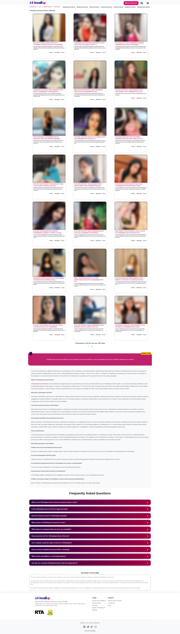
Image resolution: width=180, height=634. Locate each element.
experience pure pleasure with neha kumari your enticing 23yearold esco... (48, 279)
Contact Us (111, 603)
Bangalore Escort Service (69, 7)
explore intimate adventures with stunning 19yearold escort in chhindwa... (48, 43)
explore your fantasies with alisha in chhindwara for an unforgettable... (128, 184)
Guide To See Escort (98, 607)
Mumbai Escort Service (82, 7)
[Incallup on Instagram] (95, 626)
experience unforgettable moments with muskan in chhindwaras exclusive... (130, 326)
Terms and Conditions (99, 600)
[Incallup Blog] (92, 626)
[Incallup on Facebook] (84, 626)
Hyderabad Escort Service (143, 7)
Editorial (94, 610)
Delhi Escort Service (94, 7)
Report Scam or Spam (115, 600)
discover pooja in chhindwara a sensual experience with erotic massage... (129, 43)
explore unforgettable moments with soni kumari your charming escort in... (129, 90)
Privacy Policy (96, 603)
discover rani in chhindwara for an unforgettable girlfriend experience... (47, 137)
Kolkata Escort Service (130, 7)
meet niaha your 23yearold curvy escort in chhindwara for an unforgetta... (130, 232)
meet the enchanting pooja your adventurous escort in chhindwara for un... (88, 279)
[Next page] (92, 346)
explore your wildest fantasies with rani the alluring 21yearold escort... (48, 184)
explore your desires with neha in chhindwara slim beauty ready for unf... (47, 232)
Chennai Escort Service (106, 7)
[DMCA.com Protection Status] (50, 612)
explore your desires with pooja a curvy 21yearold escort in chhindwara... (48, 326)
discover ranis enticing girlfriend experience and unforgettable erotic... (129, 137)
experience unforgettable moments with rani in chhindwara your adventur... (48, 90)
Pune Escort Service (118, 7)
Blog (109, 605)
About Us (95, 605)
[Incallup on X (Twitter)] (88, 626)
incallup (92, 631)
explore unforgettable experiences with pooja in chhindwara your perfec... (89, 232)
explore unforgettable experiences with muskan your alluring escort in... (89, 326)
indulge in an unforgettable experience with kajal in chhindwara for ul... (88, 90)
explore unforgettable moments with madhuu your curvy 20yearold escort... (129, 279)
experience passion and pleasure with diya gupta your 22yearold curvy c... (89, 43)
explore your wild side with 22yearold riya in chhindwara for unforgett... (89, 137)
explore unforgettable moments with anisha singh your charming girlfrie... (88, 184)
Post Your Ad (132, 3)
